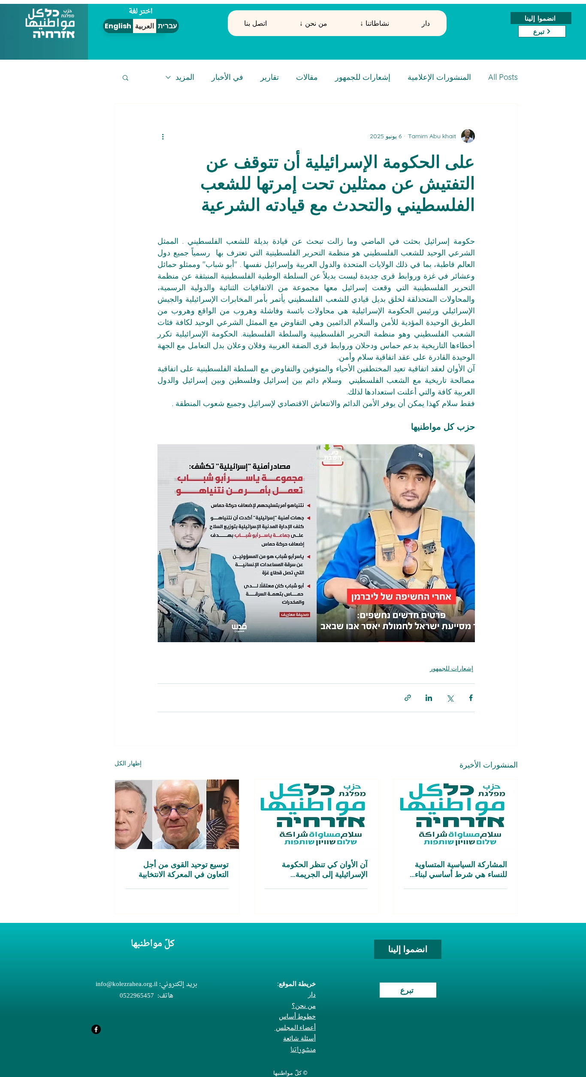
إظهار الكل (128, 763)
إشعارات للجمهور (362, 77)
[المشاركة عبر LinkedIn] (429, 698)
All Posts (503, 77)
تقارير (269, 77)
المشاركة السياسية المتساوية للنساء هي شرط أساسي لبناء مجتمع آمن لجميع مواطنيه (461, 869)
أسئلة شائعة (299, 1038)
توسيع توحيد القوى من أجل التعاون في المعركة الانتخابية (184, 869)
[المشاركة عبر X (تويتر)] (450, 698)
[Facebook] (96, 1029)
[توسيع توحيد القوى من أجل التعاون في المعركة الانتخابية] (177, 814)
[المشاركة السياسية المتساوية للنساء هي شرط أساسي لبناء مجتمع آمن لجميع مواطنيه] (455, 814)
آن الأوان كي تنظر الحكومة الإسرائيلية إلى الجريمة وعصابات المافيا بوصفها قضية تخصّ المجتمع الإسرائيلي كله (321, 869)
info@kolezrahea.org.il (126, 984)
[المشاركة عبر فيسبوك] (471, 698)
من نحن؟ (304, 1005)
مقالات (307, 77)
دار (312, 994)
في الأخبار (227, 77)
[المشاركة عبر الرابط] (408, 698)
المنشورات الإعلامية (439, 77)
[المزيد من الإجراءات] (162, 136)
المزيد (184, 77)
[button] (313, 23)
